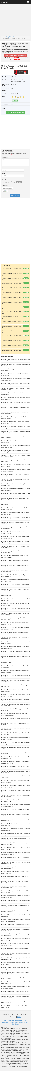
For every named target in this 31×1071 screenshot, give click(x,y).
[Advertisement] (15, 20)
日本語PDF (15, 1024)
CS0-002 (14, 37)
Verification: (5, 185)
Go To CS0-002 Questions (15, 112)
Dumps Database (17, 1020)
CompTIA (8, 37)
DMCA (19, 1017)
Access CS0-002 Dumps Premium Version (15, 55)
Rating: (4, 179)
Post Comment (15, 195)
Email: (4, 173)
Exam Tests (7, 1020)
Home (2, 37)
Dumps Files (14, 1022)
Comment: (5, 157)
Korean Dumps (23, 1022)
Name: (4, 168)
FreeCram (4, 2)
